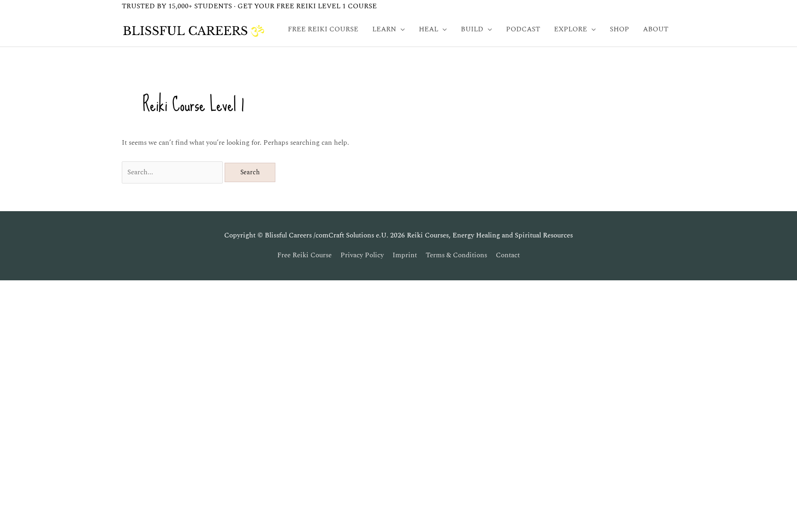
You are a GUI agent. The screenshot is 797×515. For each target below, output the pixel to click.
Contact (508, 255)
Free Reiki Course (304, 255)
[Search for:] (173, 172)
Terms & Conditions (456, 255)
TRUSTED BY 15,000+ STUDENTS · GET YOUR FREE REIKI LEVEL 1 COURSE (249, 6)
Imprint (405, 255)
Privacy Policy (362, 255)
